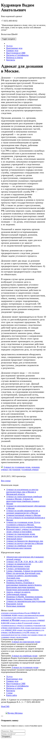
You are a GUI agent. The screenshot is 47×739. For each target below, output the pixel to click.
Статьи (9, 693)
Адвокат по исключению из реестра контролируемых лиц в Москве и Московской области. (22, 491)
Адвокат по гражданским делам (26, 642)
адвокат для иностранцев (19, 637)
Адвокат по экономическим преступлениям (25, 601)
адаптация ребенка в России (19, 613)
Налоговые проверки (15, 606)
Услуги (9, 46)
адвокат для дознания (10, 469)
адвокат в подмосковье (28, 620)
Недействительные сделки (18, 566)
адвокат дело (10, 630)
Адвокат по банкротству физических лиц (24, 541)
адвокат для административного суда (30, 630)
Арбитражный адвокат (16, 594)
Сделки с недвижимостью (18, 568)
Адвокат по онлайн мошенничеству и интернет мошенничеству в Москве (23, 511)
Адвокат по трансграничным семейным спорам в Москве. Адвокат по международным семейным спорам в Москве (24, 500)
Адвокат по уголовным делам (17, 467)
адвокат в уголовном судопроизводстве (31, 625)
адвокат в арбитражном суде (27, 618)
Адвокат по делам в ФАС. (17, 580)
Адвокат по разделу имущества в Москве (24, 543)
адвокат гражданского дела (12, 628)
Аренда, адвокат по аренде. (18, 592)
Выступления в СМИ (15, 53)
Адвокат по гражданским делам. (20, 534)
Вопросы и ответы (14, 57)
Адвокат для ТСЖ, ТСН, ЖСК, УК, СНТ (24, 561)
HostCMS (5, 706)
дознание (35, 467)
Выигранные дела (14, 48)
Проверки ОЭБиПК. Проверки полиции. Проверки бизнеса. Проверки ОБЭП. (24, 598)
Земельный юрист (14, 539)
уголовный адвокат (30, 469)
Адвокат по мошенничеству (18, 564)
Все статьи (6, 481)
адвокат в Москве (10, 620)
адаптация (5, 613)
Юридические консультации (18, 548)
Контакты (10, 60)
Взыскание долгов (14, 604)
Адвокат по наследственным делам (22, 536)
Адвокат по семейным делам (19, 546)
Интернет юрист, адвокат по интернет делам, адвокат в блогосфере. (23, 530)
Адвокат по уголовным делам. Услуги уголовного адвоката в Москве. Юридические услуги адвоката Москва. (24, 524)
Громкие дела (12, 50)
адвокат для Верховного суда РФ (15, 632)
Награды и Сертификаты (17, 55)
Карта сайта (11, 695)
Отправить (6, 737)
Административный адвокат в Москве (23, 515)
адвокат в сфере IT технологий (21, 623)
